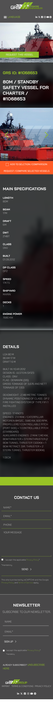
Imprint (6, 686)
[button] (5, 17)
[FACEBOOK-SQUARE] (42, 17)
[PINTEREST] (50, 17)
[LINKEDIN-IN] (36, 17)
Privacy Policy (32, 560)
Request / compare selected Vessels (26, 171)
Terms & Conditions (22, 686)
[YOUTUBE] (48, 17)
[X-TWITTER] (39, 17)
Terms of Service (25, 582)
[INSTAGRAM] (45, 17)
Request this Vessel (19, 54)
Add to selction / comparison (28, 164)
